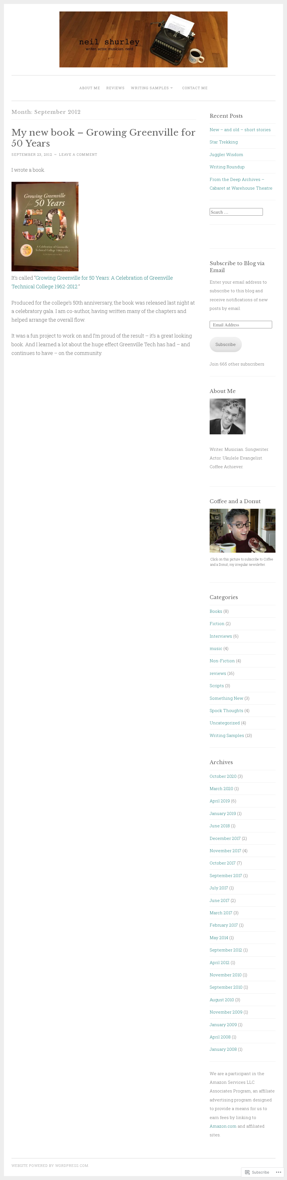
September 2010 (226, 987)
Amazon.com (223, 1126)
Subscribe (226, 344)
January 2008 (223, 1049)
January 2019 (223, 813)
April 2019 (220, 801)
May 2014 (219, 937)
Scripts (217, 685)
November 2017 (225, 850)
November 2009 (226, 1012)
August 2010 (222, 999)
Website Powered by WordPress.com (49, 1165)
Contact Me (195, 88)
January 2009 (223, 1024)
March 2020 (221, 788)
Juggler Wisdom (226, 154)
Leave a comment (78, 154)
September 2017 (226, 875)
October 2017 (223, 863)
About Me (89, 88)
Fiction (217, 623)
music (216, 648)
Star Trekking (224, 142)
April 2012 (220, 962)
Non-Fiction (222, 660)
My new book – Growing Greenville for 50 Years (103, 138)
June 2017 (220, 900)
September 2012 (226, 950)
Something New (226, 698)
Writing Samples (150, 88)
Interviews (221, 636)
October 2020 (223, 776)
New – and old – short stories (240, 129)
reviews (218, 673)
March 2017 (221, 912)
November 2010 (226, 975)
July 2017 (219, 888)
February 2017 (224, 925)
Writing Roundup (227, 166)
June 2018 (220, 825)
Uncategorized (225, 723)
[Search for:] (236, 212)
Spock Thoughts (226, 710)
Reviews (115, 88)
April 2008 (220, 1037)
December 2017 (225, 838)
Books (216, 611)
